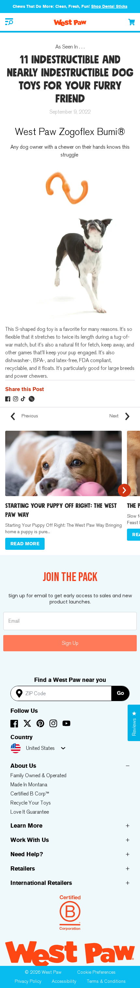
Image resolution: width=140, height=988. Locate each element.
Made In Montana (28, 784)
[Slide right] (124, 490)
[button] (9, 22)
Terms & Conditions (106, 981)
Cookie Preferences (96, 972)
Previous (29, 416)
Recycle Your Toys (30, 803)
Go (120, 693)
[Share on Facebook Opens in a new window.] (7, 398)
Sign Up (70, 643)
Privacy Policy (28, 981)
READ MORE (24, 544)
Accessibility (64, 981)
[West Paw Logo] (70, 23)
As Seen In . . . (70, 47)
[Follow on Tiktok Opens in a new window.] (23, 398)
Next (114, 416)
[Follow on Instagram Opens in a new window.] (15, 398)
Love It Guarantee (29, 812)
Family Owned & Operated (38, 775)
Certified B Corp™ (29, 794)
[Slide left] (15, 490)
